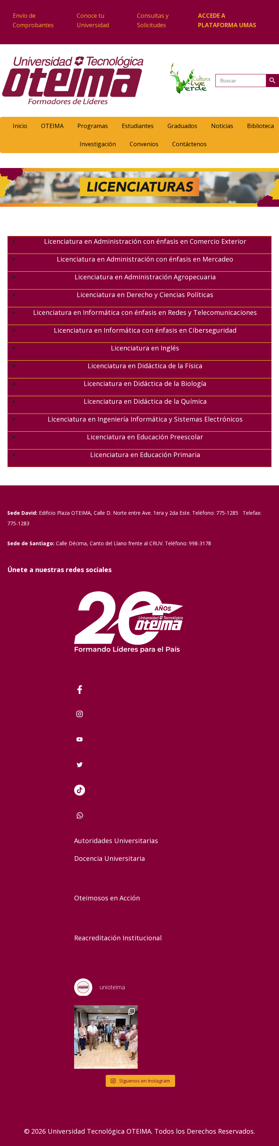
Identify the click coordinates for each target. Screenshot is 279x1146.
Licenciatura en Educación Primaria (145, 454)
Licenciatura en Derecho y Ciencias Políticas (145, 294)
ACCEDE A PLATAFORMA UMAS (227, 20)
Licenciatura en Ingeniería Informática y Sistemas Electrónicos (145, 419)
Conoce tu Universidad (93, 20)
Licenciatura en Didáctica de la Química (145, 401)
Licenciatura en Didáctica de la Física (145, 365)
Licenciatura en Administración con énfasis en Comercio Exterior (145, 241)
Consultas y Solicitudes (153, 20)
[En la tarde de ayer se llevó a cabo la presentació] (106, 1037)
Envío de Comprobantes (33, 20)
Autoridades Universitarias (116, 840)
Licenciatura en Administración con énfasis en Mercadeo (145, 259)
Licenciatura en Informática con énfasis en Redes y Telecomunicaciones (145, 312)
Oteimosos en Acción (107, 898)
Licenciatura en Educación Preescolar (145, 436)
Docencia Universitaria (109, 858)
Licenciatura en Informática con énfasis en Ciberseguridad (145, 330)
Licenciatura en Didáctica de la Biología (145, 383)
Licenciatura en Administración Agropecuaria (145, 276)
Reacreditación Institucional (118, 937)
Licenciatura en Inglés (145, 348)
